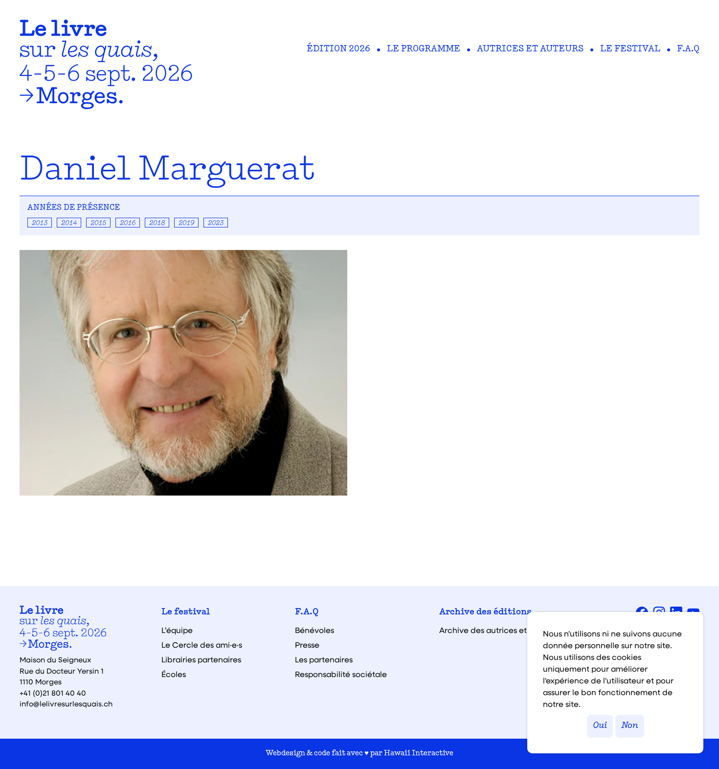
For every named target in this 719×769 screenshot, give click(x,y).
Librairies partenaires (201, 659)
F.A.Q (688, 49)
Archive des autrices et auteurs (498, 630)
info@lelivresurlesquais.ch (66, 703)
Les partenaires (324, 659)
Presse (307, 645)
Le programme (423, 49)
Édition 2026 (338, 49)
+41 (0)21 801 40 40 (53, 693)
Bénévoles (314, 630)
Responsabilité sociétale (341, 674)
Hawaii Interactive (418, 753)
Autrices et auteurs (530, 49)
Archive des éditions (485, 612)
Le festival (630, 49)
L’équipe (177, 630)
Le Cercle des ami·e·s (201, 645)
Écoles (173, 674)
